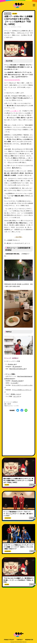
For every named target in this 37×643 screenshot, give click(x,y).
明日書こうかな (15, 394)
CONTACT (20, 639)
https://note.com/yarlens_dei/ (17, 368)
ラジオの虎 (14, 383)
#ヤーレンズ (7, 26)
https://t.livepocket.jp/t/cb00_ (12, 80)
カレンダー (16, 396)
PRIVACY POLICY (9, 639)
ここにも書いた (13, 111)
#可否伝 (19, 26)
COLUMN (15, 13)
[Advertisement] (18, 433)
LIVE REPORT (7, 518)
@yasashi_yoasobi (17, 381)
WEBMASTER (29, 639)
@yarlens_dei (11, 364)
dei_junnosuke (17, 366)
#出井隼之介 (14, 26)
